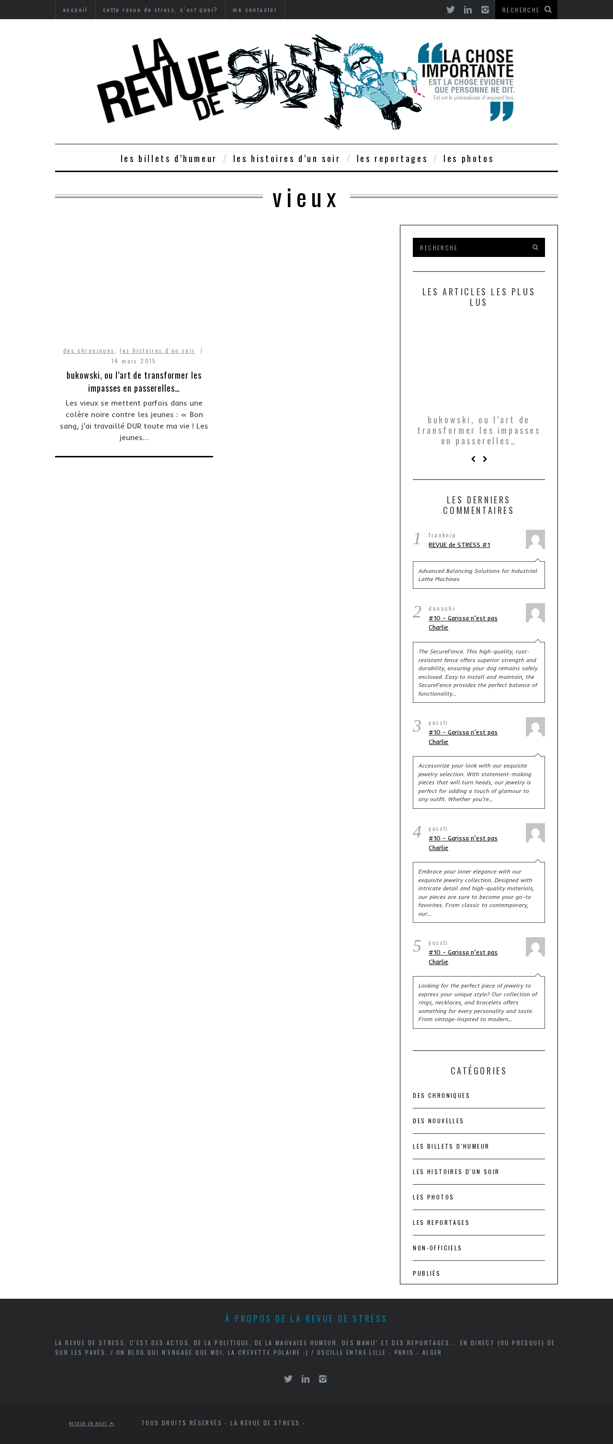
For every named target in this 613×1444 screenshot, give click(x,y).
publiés (427, 1273)
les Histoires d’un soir (287, 158)
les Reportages (392, 158)
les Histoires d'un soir (157, 350)
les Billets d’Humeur (169, 158)
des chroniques (89, 350)
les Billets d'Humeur (451, 1146)
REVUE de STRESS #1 (459, 544)
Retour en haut (89, 1423)
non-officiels (437, 1248)
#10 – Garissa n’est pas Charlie (463, 622)
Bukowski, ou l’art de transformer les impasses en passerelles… (134, 381)
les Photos (468, 158)
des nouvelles (438, 1121)
